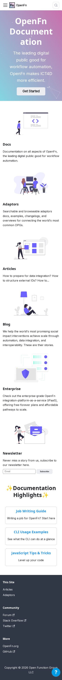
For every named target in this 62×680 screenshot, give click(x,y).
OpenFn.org (10, 646)
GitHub (7, 651)
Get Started (31, 91)
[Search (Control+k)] (56, 5)
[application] (56, 673)
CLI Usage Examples (31, 532)
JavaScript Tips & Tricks (31, 553)
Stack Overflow (13, 620)
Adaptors (9, 595)
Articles (8, 589)
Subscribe (44, 471)
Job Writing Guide (31, 511)
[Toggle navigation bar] (5, 5)
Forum (7, 615)
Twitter (7, 626)
